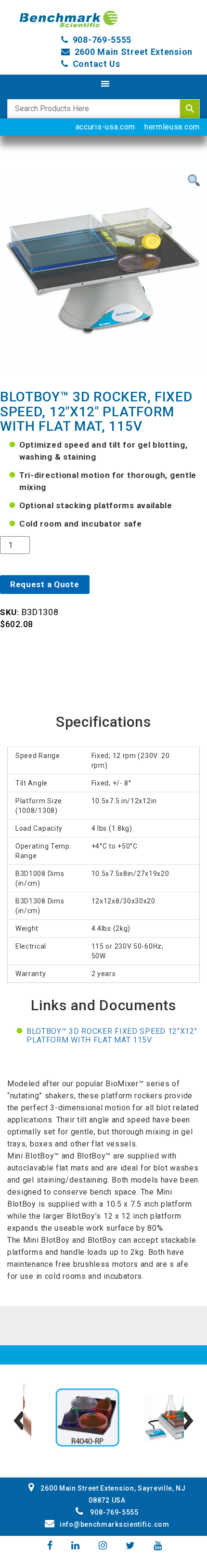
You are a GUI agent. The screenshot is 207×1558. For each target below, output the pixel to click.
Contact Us (96, 64)
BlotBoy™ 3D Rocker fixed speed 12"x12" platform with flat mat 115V (111, 1035)
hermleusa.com (172, 126)
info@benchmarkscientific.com (114, 1524)
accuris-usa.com (106, 126)
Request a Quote (44, 584)
